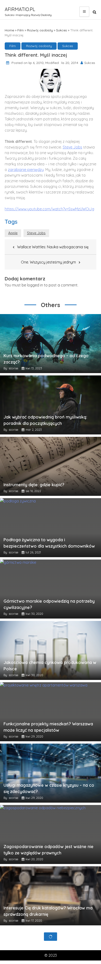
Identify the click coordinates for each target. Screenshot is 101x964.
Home (9, 30)
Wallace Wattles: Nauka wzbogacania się (53, 247)
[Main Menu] (84, 12)
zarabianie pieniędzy (26, 169)
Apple (13, 233)
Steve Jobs (72, 147)
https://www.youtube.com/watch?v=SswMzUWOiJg (49, 209)
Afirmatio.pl (20, 9)
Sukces (61, 30)
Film (20, 30)
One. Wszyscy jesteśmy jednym (48, 262)
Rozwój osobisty (40, 30)
